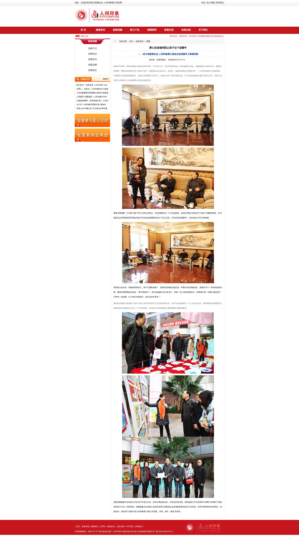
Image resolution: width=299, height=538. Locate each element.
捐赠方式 (92, 48)
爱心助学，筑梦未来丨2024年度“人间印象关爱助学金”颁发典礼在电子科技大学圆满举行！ (196, 36)
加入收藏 (211, 2)
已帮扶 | (103, 526)
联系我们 (220, 2)
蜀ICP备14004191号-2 (164, 531)
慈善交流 (169, 30)
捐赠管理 (152, 30)
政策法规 (186, 30)
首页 (203, 2)
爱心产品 (134, 30)
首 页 (83, 30)
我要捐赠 (92, 65)
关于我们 (203, 30)
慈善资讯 (100, 30)
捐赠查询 (92, 59)
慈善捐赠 (117, 30)
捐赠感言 (92, 70)
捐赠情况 (92, 54)
